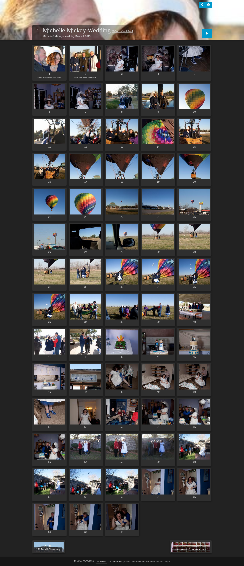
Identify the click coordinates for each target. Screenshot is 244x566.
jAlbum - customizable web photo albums (143, 561)
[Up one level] (38, 30)
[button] (7, 559)
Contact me (116, 561)
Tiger (167, 561)
